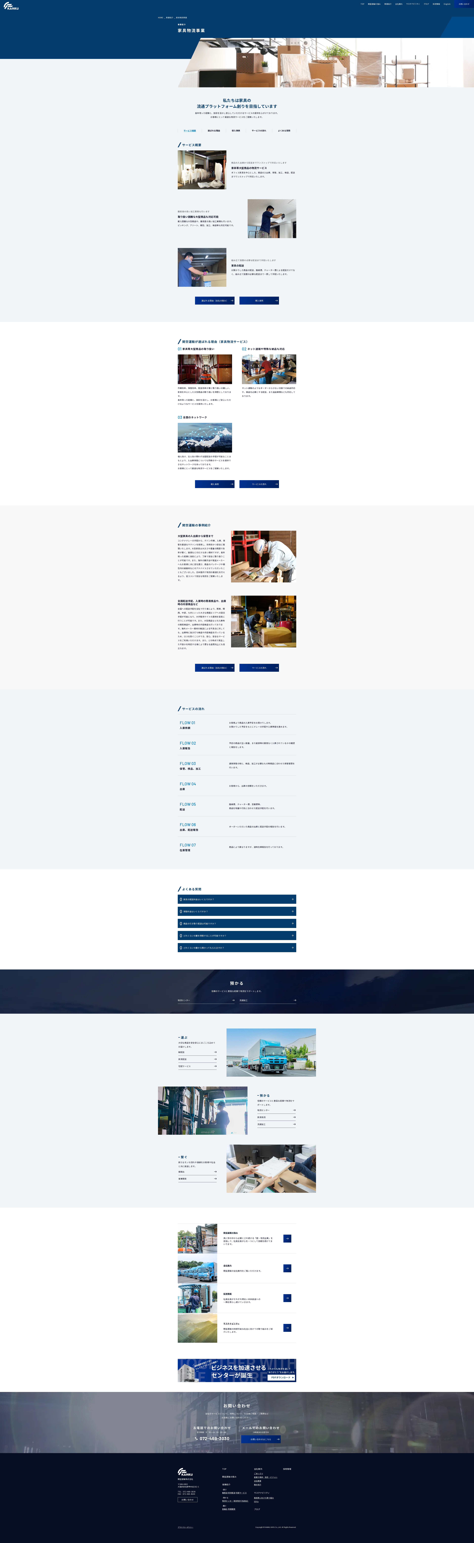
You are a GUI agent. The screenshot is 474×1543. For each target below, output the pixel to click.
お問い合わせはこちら (261, 1439)
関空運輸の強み (374, 4)
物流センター (184, 1000)
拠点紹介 (257, 1485)
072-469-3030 (189, 1491)
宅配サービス (184, 1066)
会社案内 (399, 4)
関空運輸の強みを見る (237, 1238)
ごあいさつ (258, 1474)
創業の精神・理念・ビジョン (265, 1477)
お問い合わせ (464, 4)
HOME (160, 18)
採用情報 (436, 4)
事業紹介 (388, 4)
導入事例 (259, 300)
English (447, 4)
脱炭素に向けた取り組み (264, 1498)
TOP (362, 4)
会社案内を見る (237, 1268)
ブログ (426, 4)
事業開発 (182, 1178)
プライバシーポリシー (185, 1527)
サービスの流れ (259, 484)
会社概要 (257, 1481)
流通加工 (243, 1000)
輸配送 (181, 1052)
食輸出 (181, 1171)
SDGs (256, 1502)
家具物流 (261, 1117)
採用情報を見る (237, 1298)
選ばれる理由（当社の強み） (214, 300)
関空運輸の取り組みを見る (237, 1328)
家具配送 (182, 1059)
